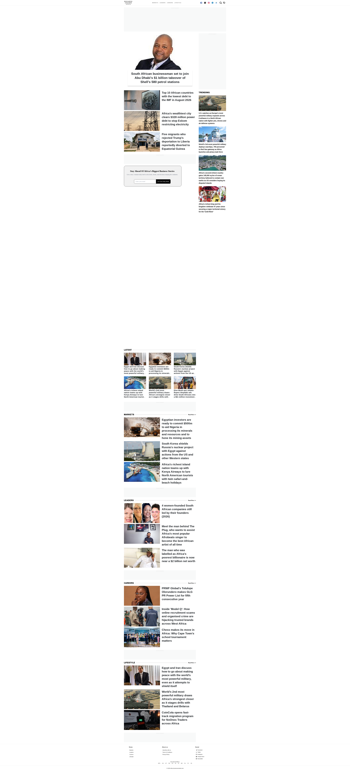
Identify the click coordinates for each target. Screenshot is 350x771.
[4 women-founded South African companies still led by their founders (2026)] (160, 513)
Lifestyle (177, 2)
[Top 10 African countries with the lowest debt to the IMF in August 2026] (160, 100)
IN (175, 763)
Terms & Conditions (167, 752)
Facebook (200, 750)
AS (163, 763)
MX (181, 763)
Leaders (163, 2)
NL (185, 763)
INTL (159, 763)
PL (188, 763)
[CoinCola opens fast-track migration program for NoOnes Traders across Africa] (160, 720)
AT (166, 763)
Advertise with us (167, 750)
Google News (201, 756)
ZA (191, 763)
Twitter (199, 752)
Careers (170, 2)
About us (165, 747)
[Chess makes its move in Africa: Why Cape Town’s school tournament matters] (160, 637)
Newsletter (200, 758)
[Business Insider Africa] (129, 3)
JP (178, 763)
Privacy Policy (166, 754)
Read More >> (192, 414)
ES (172, 763)
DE (169, 763)
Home (131, 747)
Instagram (200, 754)
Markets (155, 2)
